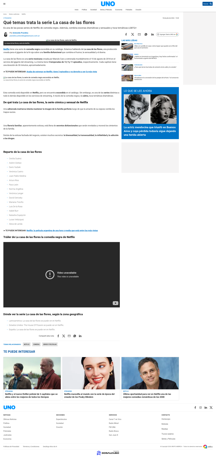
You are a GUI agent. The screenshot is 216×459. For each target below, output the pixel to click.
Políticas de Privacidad (11, 446)
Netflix (6, 49)
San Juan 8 (113, 435)
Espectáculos (61, 419)
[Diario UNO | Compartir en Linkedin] (152, 34)
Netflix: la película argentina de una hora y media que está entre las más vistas (62, 230)
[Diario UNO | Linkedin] (205, 407)
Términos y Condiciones (31, 446)
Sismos (136, 54)
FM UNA (112, 427)
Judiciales (7, 435)
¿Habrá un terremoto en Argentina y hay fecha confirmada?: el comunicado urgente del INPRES (155, 57)
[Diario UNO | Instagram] (200, 407)
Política (84, 10)
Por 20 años (137, 75)
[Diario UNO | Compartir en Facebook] (126, 34)
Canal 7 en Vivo (115, 419)
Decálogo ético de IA (50, 446)
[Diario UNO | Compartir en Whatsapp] (146, 34)
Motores (165, 424)
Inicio (76, 10)
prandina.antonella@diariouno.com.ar (25, 36)
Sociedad (93, 10)
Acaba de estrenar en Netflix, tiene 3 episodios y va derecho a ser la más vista (62, 71)
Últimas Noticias (9, 419)
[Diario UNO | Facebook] (195, 407)
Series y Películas (106, 10)
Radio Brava (114, 431)
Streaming (9, 391)
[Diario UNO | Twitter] (211, 407)
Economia (118, 10)
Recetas (165, 429)
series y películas (49, 344)
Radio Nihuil (114, 423)
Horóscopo (166, 419)
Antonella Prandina (20, 33)
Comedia (36, 344)
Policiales (129, 10)
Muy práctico (138, 43)
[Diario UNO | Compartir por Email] (139, 34)
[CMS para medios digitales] (108, 453)
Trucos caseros (168, 434)
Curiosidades (138, 65)
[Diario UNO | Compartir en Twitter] (132, 34)
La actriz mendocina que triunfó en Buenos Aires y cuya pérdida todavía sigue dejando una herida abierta (150, 131)
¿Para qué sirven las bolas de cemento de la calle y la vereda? (155, 67)
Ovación (138, 10)
